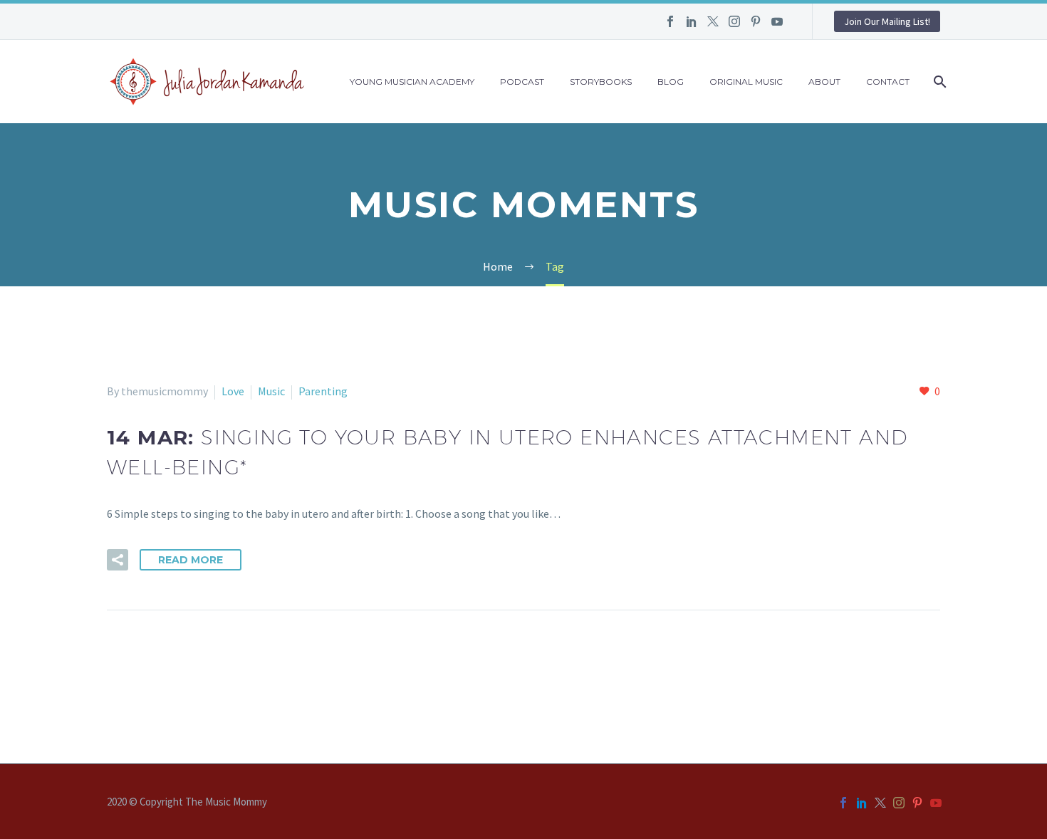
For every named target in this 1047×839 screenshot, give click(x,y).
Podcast (522, 81)
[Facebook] (670, 21)
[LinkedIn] (691, 21)
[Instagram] (734, 21)
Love (233, 391)
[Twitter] (713, 21)
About (824, 81)
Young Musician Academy (412, 81)
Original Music (746, 81)
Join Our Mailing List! (887, 21)
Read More (190, 559)
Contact (888, 81)
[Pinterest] (755, 21)
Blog (670, 81)
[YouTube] (777, 21)
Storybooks (601, 81)
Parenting (323, 391)
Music (271, 391)
